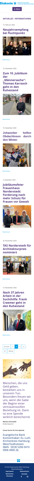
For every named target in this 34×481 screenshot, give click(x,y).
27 (5, 351)
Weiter (11, 351)
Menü (18, 9)
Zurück (6, 347)
